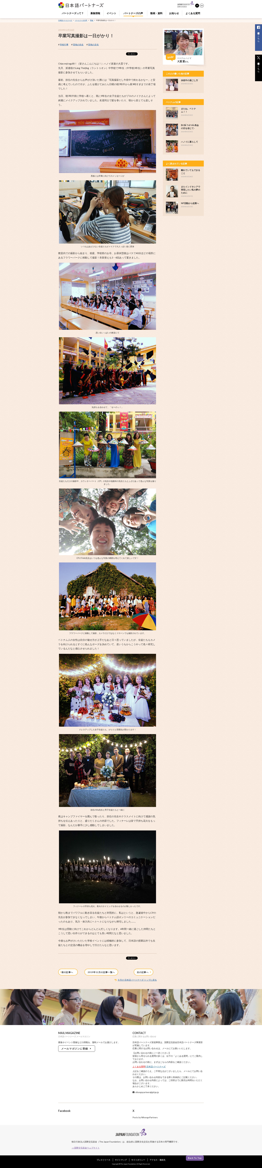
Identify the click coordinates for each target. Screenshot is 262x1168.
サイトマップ (121, 1160)
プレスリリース (103, 1160)
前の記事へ (68, 972)
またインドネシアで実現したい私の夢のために (190, 189)
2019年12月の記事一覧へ (101, 972)
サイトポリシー (138, 1160)
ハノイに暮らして (189, 141)
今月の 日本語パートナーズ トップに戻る (137, 980)
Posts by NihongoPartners (145, 1117)
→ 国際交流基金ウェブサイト (86, 1147)
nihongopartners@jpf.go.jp (147, 1092)
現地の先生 (78, 44)
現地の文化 (93, 44)
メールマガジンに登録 (75, 1048)
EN (202, 6)
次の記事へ (143, 972)
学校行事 (64, 44)
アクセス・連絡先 (157, 1160)
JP (197, 6)
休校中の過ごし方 (189, 80)
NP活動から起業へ (190, 203)
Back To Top (195, 1158)
